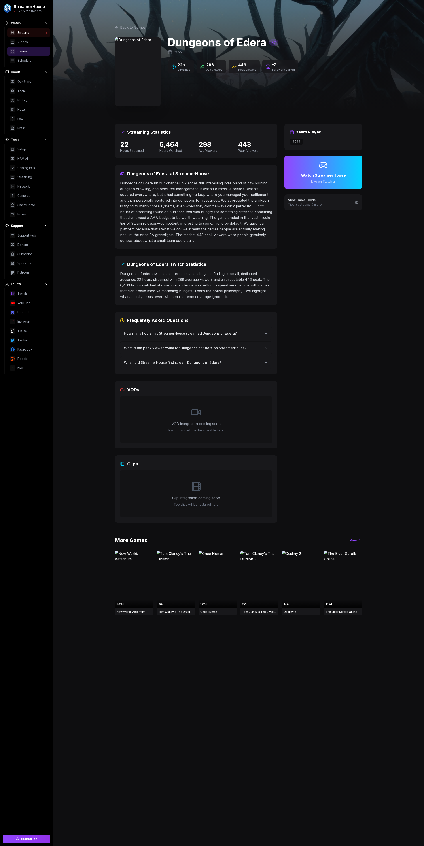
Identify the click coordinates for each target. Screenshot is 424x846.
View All (356, 540)
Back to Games (133, 27)
